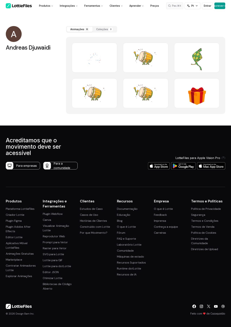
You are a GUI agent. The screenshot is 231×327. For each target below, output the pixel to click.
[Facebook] (194, 306)
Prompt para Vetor (55, 242)
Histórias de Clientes (93, 221)
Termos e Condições (204, 221)
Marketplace (14, 260)
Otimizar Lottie (52, 278)
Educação (123, 215)
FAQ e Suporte (126, 239)
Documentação (127, 209)
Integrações (67, 5)
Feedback (160, 215)
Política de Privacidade (206, 209)
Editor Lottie (14, 237)
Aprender (135, 5)
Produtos (44, 5)
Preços (154, 5)
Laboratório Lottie (129, 245)
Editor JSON (51, 272)
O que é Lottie (126, 227)
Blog (120, 221)
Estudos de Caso (91, 209)
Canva (47, 220)
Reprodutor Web (54, 236)
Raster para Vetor (55, 248)
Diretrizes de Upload (204, 249)
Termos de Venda (202, 227)
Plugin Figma (14, 221)
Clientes (115, 5)
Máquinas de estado (130, 256)
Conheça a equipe (166, 227)
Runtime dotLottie (129, 268)
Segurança (198, 215)
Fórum (121, 233)
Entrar (207, 5)
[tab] (80, 29)
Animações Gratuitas (20, 254)
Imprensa (160, 221)
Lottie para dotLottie (57, 266)
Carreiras (160, 233)
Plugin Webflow (53, 214)
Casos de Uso (89, 215)
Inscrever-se (219, 5)
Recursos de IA (127, 274)
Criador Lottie (15, 215)
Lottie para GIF (52, 260)
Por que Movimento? (93, 233)
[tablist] (91, 29)
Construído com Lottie (95, 227)
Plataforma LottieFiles (20, 209)
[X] (208, 306)
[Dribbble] (223, 306)
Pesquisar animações (177, 5)
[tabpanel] (145, 75)
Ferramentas (92, 5)
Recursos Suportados (131, 262)
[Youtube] (216, 306)
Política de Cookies (203, 233)
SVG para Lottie (53, 254)
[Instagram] (201, 306)
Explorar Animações (19, 276)
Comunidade (125, 250)
